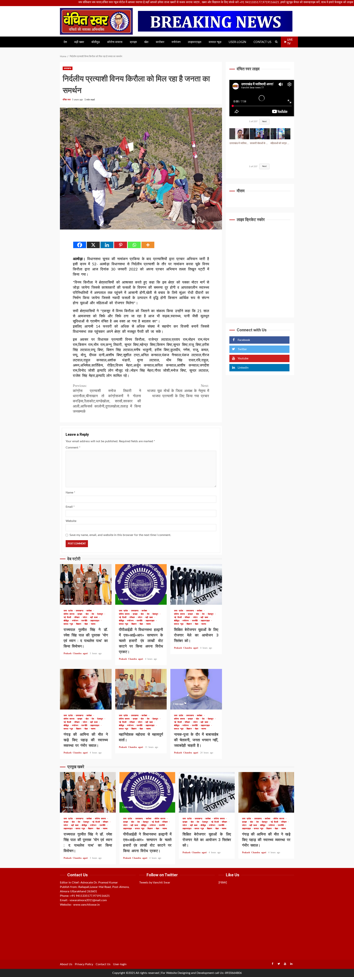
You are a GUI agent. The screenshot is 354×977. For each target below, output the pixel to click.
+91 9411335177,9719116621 (90, 895)
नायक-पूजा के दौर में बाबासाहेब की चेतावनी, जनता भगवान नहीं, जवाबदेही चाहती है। (196, 689)
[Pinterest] (120, 245)
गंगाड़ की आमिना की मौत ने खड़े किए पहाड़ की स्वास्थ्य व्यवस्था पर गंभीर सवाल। (86, 689)
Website (71, 520)
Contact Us (262, 42)
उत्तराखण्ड (67, 68)
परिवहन (77, 617)
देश (65, 42)
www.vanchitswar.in (86, 904)
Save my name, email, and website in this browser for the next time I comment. (120, 535)
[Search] (276, 41)
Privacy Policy (84, 964)
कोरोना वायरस (114, 42)
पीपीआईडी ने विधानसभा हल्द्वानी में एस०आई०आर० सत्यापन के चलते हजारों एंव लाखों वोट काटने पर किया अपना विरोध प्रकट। (141, 584)
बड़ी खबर (79, 42)
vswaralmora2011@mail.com (88, 900)
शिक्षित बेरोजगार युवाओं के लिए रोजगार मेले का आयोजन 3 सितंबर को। (196, 584)
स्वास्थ (93, 624)
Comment (73, 447)
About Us (66, 964)
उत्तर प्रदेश (69, 611)
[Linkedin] (106, 245)
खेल (146, 42)
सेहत (86, 624)
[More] (147, 245)
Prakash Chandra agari (76, 653)
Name (70, 492)
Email (70, 506)
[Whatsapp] (134, 245)
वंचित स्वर (67, 100)
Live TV (290, 42)
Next (264, 122)
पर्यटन (85, 617)
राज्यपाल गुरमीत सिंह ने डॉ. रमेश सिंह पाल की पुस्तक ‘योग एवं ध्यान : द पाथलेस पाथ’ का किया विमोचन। (86, 584)
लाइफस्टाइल (194, 42)
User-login (237, 42)
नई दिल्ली (68, 617)
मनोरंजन (176, 42)
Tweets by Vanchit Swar (154, 882)
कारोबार (160, 42)
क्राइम (133, 42)
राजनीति (84, 621)
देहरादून (100, 614)
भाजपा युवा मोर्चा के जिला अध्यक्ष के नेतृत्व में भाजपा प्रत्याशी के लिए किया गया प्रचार (178, 391)
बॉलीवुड (95, 42)
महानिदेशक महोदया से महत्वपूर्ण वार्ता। (141, 689)
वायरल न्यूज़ (215, 42)
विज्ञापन (79, 624)
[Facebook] (79, 245)
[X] (93, 245)
